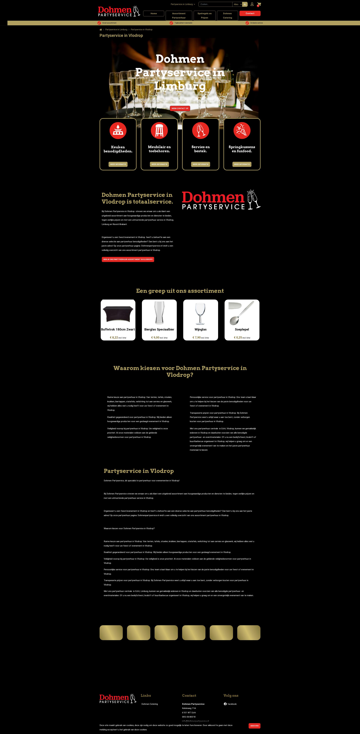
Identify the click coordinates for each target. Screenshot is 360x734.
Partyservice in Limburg (116, 29)
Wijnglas (201, 329)
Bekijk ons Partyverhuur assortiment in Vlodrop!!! (128, 259)
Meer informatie (118, 164)
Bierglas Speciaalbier (159, 329)
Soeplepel (242, 329)
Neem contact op (180, 108)
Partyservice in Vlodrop (141, 29)
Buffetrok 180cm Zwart (118, 329)
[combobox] (215, 4)
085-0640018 (189, 717)
